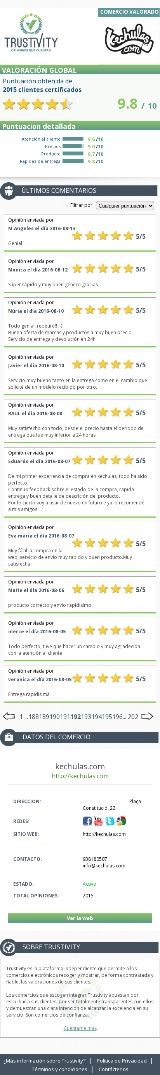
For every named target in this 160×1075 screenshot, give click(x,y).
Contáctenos (114, 1069)
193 (86, 716)
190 (54, 716)
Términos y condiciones (59, 1069)
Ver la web (80, 918)
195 (107, 716)
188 (33, 716)
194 (96, 716)
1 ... (23, 716)
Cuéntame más (80, 1028)
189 (44, 716)
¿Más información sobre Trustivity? (44, 1060)
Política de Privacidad (122, 1060)
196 (117, 716)
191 (65, 716)
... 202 (130, 716)
